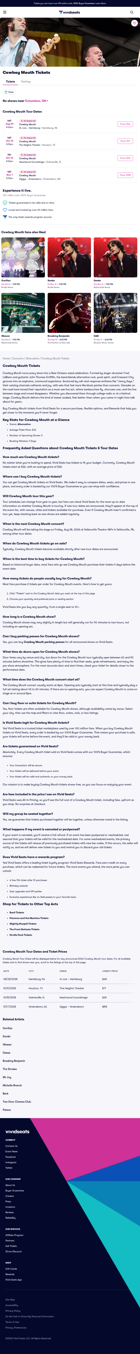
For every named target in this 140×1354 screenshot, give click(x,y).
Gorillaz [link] (7, 1028)
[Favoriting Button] (134, 23)
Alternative (32, 358)
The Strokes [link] (10, 1069)
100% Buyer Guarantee (83, 3)
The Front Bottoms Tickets (24, 929)
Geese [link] (6, 1052)
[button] (9, 92)
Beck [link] (5, 1093)
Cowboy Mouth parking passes (44, 642)
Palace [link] (7, 1109)
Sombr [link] (7, 1036)
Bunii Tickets (17, 912)
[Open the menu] (5, 12)
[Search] (132, 12)
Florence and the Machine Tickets (29, 918)
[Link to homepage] (70, 12)
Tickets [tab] (10, 81)
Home (6, 358)
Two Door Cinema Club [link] (17, 1101)
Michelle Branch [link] (12, 1085)
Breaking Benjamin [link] (14, 1060)
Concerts (17, 358)
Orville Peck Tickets (21, 935)
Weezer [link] (7, 1044)
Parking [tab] (25, 81)
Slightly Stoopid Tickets (23, 923)
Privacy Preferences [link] (15, 1327)
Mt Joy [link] (7, 1077)
